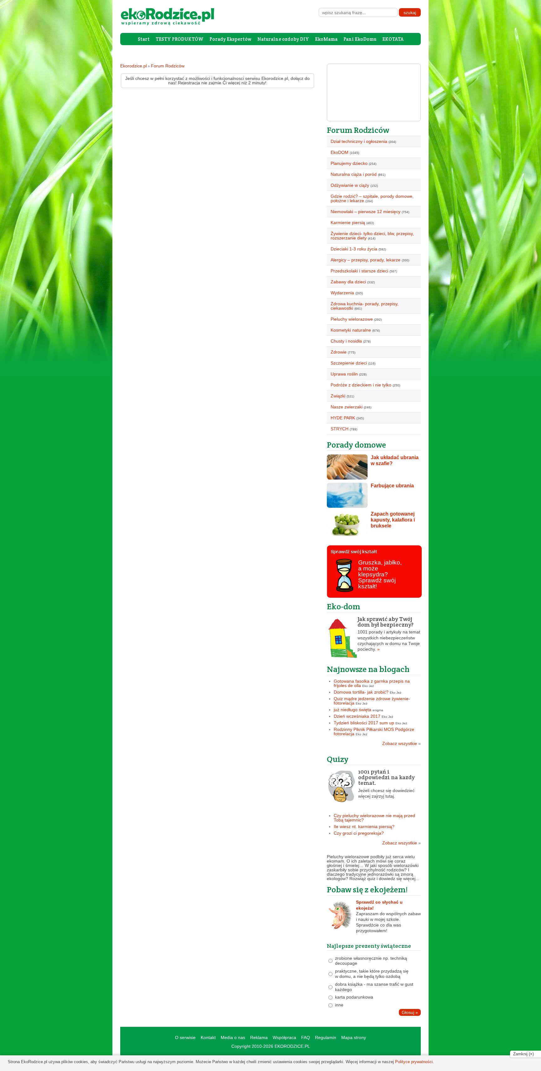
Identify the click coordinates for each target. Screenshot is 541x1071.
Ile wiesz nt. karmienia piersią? (364, 826)
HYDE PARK (343, 417)
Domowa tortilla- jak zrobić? (361, 692)
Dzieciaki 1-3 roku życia (354, 248)
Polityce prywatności (414, 1061)
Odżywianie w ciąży (350, 185)
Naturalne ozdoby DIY (283, 39)
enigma (378, 710)
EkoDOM (339, 152)
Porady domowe (356, 444)
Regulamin (325, 1037)
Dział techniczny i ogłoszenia (359, 141)
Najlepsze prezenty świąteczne (369, 945)
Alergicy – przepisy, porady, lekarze (365, 259)
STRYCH (339, 428)
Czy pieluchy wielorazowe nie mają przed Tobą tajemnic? (374, 817)
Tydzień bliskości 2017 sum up (364, 722)
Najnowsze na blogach (368, 669)
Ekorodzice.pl (133, 65)
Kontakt (208, 1037)
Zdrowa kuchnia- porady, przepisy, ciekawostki (365, 306)
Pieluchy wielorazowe (352, 319)
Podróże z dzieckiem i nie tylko (361, 384)
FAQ (305, 1037)
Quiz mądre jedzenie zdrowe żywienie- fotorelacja (372, 701)
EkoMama (326, 39)
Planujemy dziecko (349, 163)
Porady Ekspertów (230, 39)
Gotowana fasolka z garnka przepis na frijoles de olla (372, 683)
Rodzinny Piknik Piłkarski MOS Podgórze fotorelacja (374, 731)
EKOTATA (393, 39)
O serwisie (185, 1037)
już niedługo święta (352, 709)
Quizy (337, 759)
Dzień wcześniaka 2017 (357, 716)
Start (144, 39)
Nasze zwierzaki (347, 406)
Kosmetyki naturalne (351, 330)
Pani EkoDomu (359, 39)
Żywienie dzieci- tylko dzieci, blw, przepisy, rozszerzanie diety (372, 235)
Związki (338, 395)
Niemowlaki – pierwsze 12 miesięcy (365, 211)
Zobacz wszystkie (401, 743)
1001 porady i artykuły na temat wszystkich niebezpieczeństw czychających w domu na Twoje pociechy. (389, 634)
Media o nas (233, 1037)
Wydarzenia (342, 292)
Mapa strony (353, 1037)
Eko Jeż (368, 686)
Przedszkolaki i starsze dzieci (359, 270)
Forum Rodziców (167, 65)
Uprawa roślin (344, 373)
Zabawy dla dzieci (348, 281)
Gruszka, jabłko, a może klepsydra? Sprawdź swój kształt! (380, 574)
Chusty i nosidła (346, 341)
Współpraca (284, 1037)
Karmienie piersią (348, 222)
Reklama (259, 1037)
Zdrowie (339, 351)
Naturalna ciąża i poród (354, 174)
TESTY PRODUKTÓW (180, 39)
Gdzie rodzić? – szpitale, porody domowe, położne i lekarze (372, 198)
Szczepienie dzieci (349, 362)
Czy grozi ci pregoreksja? (359, 833)
